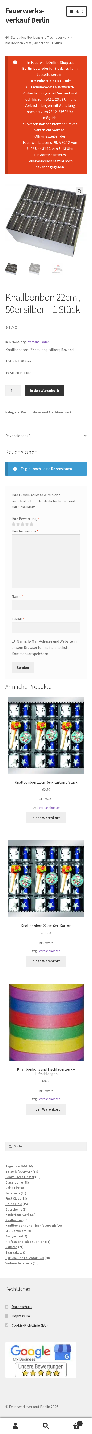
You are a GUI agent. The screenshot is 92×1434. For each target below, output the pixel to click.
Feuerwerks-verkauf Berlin (27, 15)
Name (18, 596)
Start (14, 37)
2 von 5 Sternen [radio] (18, 524)
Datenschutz (22, 1306)
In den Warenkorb (44, 390)
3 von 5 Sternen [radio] (22, 524)
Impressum (21, 1316)
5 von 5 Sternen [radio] (31, 524)
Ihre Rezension (25, 531)
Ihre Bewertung (25, 518)
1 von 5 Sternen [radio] (13, 524)
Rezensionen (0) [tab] (18, 435)
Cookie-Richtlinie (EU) (30, 1325)
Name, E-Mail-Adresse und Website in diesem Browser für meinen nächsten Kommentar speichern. (44, 647)
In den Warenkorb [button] (46, 817)
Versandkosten (39, 342)
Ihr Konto (15, 1426)
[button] (79, 191)
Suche (46, 1426)
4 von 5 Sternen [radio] (27, 524)
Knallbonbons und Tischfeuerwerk (45, 37)
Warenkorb (70, 1421)
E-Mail (18, 618)
